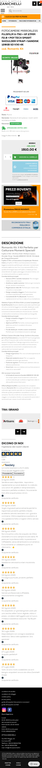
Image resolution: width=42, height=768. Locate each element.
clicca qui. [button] (4, 758)
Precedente (7, 474)
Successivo (18, 474)
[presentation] (18, 432)
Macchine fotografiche (27, 21)
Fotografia (13, 21)
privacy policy (6, 699)
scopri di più (31, 214)
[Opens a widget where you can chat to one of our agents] (34, 764)
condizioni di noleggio (22, 179)
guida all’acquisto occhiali (10, 705)
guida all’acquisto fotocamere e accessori (16, 702)
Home (4, 21)
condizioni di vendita (8, 691)
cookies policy (6, 697)
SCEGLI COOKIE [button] (18, 764)
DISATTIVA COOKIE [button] (8, 764)
